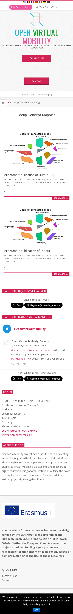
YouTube (36, 80)
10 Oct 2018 (40, 345)
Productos (49, 182)
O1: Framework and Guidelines (26, 182)
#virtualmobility (20, 358)
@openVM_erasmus (21, 345)
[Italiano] (40, 2)
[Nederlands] (48, 2)
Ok (36, 610)
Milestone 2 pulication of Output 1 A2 (29, 175)
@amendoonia (19, 350)
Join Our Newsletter (21, 7)
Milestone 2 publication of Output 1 (28, 251)
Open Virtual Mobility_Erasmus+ (32, 341)
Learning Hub (36, 58)
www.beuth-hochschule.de (17, 435)
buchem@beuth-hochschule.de (19, 430)
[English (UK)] (25, 2)
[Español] (36, 2)
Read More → (61, 198)
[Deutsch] (44, 2)
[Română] (29, 2)
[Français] (33, 2)
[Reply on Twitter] (12, 364)
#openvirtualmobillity (41, 350)
